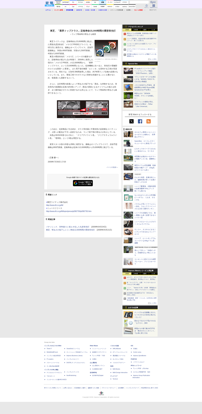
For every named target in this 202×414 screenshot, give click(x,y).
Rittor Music (94, 346)
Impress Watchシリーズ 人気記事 (140, 270)
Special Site (133, 64)
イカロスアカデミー (119, 362)
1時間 (127, 30)
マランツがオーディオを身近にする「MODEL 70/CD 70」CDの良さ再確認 (145, 79)
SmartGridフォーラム (73, 348)
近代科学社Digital (97, 375)
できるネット (51, 376)
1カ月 (153, 30)
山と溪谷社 (93, 362)
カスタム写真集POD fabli (141, 372)
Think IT (49, 348)
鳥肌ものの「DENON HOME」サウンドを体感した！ (144, 95)
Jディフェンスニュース (120, 352)
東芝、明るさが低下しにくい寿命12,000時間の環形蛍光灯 (70, 230)
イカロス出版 (114, 346)
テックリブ (113, 376)
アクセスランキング (135, 27)
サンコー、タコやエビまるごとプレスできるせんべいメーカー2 (145, 231)
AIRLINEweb (117, 348)
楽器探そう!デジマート (99, 352)
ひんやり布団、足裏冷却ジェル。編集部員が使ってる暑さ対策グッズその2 (145, 179)
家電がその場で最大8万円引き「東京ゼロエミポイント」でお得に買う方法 (145, 330)
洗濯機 (128, 10)
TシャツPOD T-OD (98, 355)
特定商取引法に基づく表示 (149, 388)
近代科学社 (93, 372)
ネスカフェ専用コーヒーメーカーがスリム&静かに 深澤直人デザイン (145, 134)
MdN (111, 366)
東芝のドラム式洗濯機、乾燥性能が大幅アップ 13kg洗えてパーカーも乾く (145, 167)
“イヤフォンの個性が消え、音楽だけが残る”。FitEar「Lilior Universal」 (144, 104)
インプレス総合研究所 (54, 355)
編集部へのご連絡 (93, 388)
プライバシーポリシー (109, 388)
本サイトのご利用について (52, 388)
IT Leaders (50, 359)
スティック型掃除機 (116, 10)
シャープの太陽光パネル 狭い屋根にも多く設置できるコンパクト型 (145, 215)
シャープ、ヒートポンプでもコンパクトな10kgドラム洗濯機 (145, 240)
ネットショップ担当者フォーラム (77, 352)
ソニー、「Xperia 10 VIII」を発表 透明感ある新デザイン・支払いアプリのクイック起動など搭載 (141, 289)
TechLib (115, 379)
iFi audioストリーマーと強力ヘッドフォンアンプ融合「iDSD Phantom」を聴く (144, 71)
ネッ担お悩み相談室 (53, 366)
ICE (132, 346)
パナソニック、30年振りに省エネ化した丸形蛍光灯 (67, 227)
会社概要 (121, 388)
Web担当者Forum (52, 352)
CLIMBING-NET (97, 369)
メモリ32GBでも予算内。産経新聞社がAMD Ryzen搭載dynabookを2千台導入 (144, 87)
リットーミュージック (99, 348)
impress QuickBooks (139, 355)
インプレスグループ (132, 388)
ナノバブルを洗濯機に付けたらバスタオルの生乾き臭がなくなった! (145, 314)
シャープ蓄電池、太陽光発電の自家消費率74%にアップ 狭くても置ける (145, 188)
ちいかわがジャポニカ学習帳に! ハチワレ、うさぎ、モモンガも (145, 197)
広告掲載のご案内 (79, 388)
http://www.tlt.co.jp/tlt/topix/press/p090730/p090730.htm (68, 211)
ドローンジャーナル (53, 362)
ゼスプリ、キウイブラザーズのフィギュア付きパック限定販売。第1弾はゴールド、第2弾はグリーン (142, 279)
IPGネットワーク (136, 365)
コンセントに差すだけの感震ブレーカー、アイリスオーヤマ (145, 261)
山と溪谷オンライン (98, 365)
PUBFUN (134, 359)
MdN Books (116, 369)
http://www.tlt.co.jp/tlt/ (54, 205)
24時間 (135, 30)
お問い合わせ (67, 388)
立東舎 (94, 359)
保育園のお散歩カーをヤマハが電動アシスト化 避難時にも (145, 159)
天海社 (135, 348)
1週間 (144, 30)
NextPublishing (71, 375)
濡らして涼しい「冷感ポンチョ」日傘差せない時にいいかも (145, 252)
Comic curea (137, 352)
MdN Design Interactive (120, 372)
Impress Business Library (75, 355)
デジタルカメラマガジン (54, 372)
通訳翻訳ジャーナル (119, 355)
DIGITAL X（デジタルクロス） (76, 362)
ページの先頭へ (112, 167)
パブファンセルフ (138, 362)
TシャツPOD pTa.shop (140, 368)
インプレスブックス (73, 372)
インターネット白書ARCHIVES (57, 379)
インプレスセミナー (73, 359)
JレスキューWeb (118, 359)
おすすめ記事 (133, 307)
